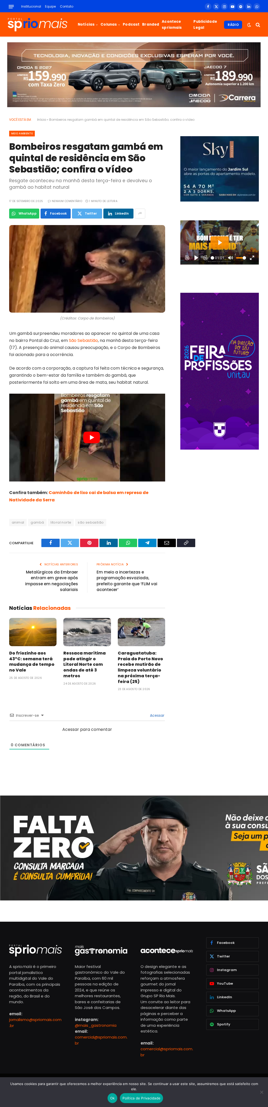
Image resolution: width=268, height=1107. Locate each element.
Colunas (108, 24)
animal (18, 522)
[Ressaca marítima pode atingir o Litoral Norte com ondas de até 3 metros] (87, 632)
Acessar (156, 715)
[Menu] (11, 6)
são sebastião (91, 522)
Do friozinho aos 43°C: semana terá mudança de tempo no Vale (31, 661)
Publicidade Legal (205, 24)
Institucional (31, 6)
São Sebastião (83, 340)
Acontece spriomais (172, 24)
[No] (261, 1092)
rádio (233, 24)
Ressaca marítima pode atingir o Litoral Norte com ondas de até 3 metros (84, 664)
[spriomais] (37, 24)
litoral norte (61, 522)
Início (41, 119)
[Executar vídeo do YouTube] (91, 437)
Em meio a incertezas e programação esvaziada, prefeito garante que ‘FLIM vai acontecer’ (127, 581)
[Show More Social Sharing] (140, 214)
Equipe (50, 6)
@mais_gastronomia (95, 1025)
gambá (37, 522)
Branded (150, 24)
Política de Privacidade (141, 1098)
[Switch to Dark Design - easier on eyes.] (249, 25)
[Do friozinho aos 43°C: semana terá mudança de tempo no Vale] (33, 632)
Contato (66, 6)
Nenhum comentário (67, 201)
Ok (112, 1098)
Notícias (86, 24)
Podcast (131, 24)
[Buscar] (257, 25)
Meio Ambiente (22, 133)
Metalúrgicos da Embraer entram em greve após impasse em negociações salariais (51, 581)
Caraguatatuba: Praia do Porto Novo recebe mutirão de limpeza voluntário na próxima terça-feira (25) (140, 667)
